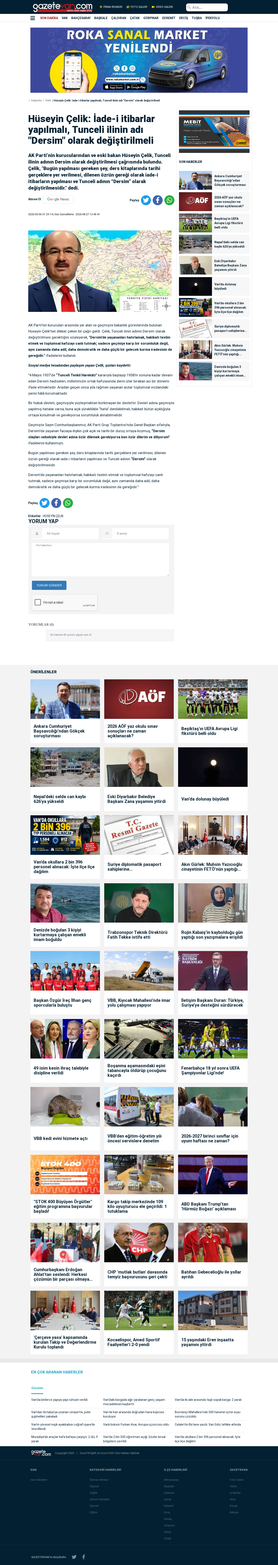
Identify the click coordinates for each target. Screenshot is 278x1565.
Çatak (167, 1499)
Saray (167, 1532)
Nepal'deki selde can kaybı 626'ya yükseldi (229, 244)
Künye (233, 1505)
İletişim (234, 1512)
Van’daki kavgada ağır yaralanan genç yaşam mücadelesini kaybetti (134, 1402)
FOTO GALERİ (139, 6)
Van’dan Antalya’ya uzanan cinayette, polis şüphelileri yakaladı (61, 1414)
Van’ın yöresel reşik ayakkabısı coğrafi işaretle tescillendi (63, 1427)
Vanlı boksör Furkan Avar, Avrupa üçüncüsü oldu (136, 1424)
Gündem (37, 1388)
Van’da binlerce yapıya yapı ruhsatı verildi (59, 1399)
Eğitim (94, 1512)
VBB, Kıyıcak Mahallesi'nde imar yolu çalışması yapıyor (139, 1002)
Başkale (169, 1486)
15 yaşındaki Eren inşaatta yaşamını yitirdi (207, 1342)
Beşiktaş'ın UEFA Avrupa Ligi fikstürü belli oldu (228, 223)
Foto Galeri (236, 1479)
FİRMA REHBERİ (113, 6)
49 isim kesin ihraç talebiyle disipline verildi (61, 1070)
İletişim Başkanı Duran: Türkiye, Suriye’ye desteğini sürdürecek (212, 1002)
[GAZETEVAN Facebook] (83, 1557)
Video (233, 1486)
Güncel (94, 1505)
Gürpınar (169, 1525)
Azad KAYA (107, 1453)
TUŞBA (197, 18)
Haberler (36, 100)
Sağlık (94, 1492)
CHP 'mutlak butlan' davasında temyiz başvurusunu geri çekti (137, 1274)
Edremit (169, 1505)
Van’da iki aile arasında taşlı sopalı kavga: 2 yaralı (208, 1399)
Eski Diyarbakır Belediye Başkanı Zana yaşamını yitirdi (230, 265)
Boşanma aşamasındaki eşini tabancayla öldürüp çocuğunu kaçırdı (137, 1070)
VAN (65, 18)
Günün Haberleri (100, 1499)
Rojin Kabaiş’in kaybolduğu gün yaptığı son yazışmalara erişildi (212, 935)
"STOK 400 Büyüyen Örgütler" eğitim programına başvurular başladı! (63, 1206)
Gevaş (168, 1518)
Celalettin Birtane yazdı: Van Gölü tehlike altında (208, 1424)
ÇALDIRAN (118, 18)
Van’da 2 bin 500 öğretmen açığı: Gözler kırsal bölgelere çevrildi (134, 1439)
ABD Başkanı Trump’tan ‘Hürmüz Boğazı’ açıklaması (208, 1206)
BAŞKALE (101, 18)
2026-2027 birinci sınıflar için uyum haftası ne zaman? (209, 1138)
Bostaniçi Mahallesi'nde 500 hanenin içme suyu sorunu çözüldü (207, 1414)
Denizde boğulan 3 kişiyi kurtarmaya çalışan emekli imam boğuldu (228, 371)
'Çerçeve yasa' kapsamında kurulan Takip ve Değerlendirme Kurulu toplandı (65, 1342)
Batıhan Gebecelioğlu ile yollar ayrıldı (211, 1274)
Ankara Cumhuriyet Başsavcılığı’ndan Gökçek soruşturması (230, 180)
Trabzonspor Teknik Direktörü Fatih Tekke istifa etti (137, 935)
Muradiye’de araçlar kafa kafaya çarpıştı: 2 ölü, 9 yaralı (64, 1439)
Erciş (167, 1512)
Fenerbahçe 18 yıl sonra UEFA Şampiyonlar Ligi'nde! (210, 1070)
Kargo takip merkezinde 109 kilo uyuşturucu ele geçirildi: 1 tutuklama (137, 1206)
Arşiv (233, 1499)
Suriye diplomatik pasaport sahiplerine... (230, 329)
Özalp (167, 1538)
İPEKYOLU (212, 18)
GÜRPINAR (151, 18)
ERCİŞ (183, 18)
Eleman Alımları (99, 1479)
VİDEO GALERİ (164, 6)
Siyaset (94, 1486)
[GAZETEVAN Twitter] (74, 1557)
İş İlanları (235, 1492)
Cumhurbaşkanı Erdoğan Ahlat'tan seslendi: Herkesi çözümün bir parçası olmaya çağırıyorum (61, 1274)
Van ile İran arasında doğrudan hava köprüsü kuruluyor (133, 1414)
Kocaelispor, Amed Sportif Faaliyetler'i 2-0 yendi (134, 1342)
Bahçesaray (171, 1479)
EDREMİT (168, 18)
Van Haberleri (38, 1479)
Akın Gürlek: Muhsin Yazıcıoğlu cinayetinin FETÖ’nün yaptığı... (230, 350)
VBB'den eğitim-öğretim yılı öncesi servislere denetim (135, 1138)
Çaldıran (169, 1492)
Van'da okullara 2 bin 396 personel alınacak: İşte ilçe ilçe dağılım (230, 307)
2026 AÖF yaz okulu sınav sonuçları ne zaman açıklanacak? (229, 202)
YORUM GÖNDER (49, 585)
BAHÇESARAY (81, 18)
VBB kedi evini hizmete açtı (61, 1138)
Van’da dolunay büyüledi (225, 286)
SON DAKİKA (49, 18)
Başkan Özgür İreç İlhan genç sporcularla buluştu (62, 1002)
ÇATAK (135, 18)
